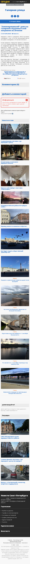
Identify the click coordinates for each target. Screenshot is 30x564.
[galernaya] (18, 16)
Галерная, (15, 47)
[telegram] (15, 16)
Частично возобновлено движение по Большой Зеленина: (15, 310)
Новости (15, 33)
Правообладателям (15, 541)
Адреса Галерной (7, 519)
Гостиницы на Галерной (9, 515)
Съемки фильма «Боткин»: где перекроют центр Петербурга (12, 460)
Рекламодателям (18, 540)
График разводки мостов (9, 517)
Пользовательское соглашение (12, 542)
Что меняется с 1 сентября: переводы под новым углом (15, 363)
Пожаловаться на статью (8, 70)
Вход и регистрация (6, 113)
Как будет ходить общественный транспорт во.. (12, 251)
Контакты (24, 542)
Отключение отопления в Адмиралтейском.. (9, 162)
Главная (10, 540)
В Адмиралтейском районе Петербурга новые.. (14, 206)
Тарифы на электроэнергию (10, 513)
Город (15, 307)
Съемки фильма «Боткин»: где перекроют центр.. (11, 141)
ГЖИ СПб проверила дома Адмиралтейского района (10, 437)
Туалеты (4, 522)
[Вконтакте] (12, 16)
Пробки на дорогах (7, 510)
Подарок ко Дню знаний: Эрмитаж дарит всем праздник (15, 280)
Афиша (15, 278)
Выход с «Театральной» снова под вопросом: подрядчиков (13, 483)
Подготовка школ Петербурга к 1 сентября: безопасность (15, 334)
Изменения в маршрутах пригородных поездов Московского (15, 392)
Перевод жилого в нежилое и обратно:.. (14, 226)
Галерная (3, 498)
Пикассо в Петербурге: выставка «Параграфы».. (12, 188)
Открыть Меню (16, 21)
